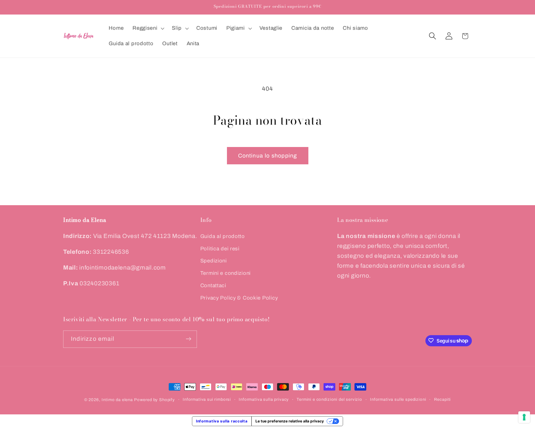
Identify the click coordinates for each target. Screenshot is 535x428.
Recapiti (442, 399)
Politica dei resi (220, 249)
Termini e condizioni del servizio (329, 399)
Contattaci (213, 286)
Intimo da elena (117, 399)
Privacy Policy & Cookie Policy (239, 298)
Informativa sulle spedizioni (398, 399)
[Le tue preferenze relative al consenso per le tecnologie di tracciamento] (524, 417)
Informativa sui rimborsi (207, 399)
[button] (147, 28)
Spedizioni (213, 261)
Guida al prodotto (222, 236)
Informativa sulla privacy (264, 399)
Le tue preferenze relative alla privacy (289, 421)
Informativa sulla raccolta (222, 421)
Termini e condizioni (225, 273)
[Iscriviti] (188, 339)
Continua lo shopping (267, 156)
